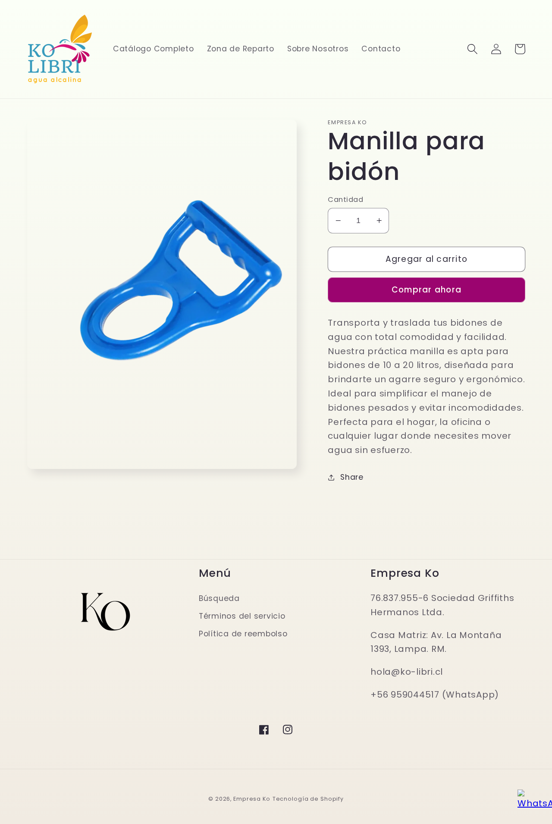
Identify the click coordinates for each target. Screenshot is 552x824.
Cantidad (345, 199)
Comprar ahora (426, 290)
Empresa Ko (251, 798)
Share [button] (352, 477)
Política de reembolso (243, 634)
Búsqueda (219, 598)
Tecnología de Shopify (308, 798)
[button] (472, 49)
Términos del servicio (242, 616)
